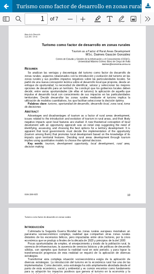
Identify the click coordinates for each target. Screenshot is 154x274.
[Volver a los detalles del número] (6, 6)
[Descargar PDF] (148, 6)
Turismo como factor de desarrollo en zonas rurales (81, 6)
